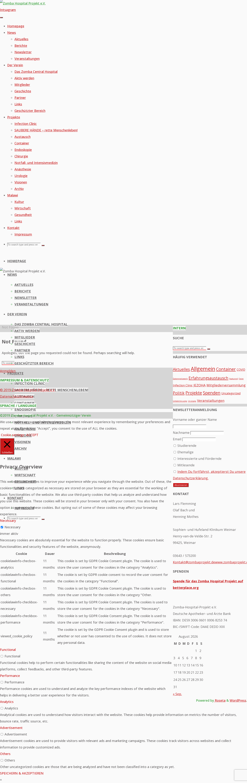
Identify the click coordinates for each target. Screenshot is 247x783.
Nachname (181, 432)
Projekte (194, 393)
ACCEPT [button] (32, 435)
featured (233, 378)
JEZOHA (199, 385)
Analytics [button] (7, 701)
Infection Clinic (183, 385)
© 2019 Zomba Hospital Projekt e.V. (27, 390)
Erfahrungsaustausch (208, 377)
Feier (241, 378)
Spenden (211, 393)
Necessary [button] (8, 520)
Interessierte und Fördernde (199, 458)
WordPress (238, 700)
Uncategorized (230, 393)
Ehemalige (184, 452)
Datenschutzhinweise (16, 396)
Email (177, 439)
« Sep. (177, 694)
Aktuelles (181, 369)
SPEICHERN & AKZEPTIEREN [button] (22, 773)
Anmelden (8, 371)
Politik (179, 392)
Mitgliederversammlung (226, 385)
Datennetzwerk (180, 378)
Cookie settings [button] (12, 435)
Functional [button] (8, 649)
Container (226, 369)
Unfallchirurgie (180, 401)
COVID (241, 370)
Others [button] (5, 754)
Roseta (219, 700)
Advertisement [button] (11, 728)
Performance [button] (10, 675)
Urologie (192, 401)
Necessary (12, 527)
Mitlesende (185, 465)
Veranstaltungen (210, 400)
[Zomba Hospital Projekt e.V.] (23, 3)
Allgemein (203, 368)
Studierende (186, 445)
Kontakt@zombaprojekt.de (194, 562)
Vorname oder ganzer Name (195, 419)
